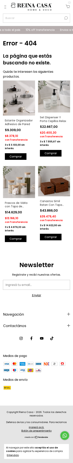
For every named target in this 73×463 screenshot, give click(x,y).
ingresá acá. (36, 427)
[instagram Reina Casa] (21, 339)
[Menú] (6, 7)
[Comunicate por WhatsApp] (64, 435)
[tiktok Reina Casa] (52, 339)
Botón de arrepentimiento (36, 430)
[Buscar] (65, 18)
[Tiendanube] (36, 437)
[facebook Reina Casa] (31, 339)
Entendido (13, 455)
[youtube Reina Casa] (42, 339)
